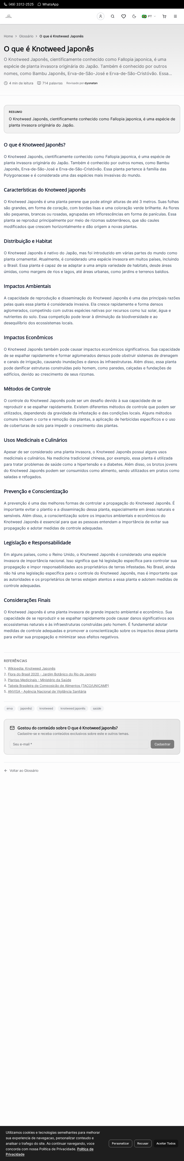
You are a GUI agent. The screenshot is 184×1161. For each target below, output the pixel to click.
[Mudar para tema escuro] (134, 16)
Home (8, 36)
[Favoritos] (123, 16)
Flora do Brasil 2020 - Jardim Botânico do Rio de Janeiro (52, 674)
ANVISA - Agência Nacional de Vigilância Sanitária (47, 691)
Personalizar (120, 1143)
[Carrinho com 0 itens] (164, 16)
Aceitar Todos (165, 1143)
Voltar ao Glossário (24, 770)
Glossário (26, 36)
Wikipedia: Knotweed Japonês (31, 668)
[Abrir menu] (175, 16)
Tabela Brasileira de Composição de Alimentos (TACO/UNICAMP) (58, 686)
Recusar (143, 1143)
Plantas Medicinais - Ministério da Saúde (39, 680)
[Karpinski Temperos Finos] (8, 16)
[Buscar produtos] (112, 16)
